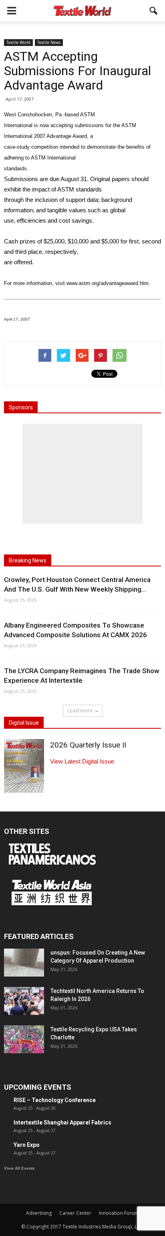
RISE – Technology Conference (55, 1100)
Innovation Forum (119, 1213)
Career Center (75, 1213)
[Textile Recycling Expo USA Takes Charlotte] (24, 1039)
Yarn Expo (27, 1145)
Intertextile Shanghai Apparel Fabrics (62, 1122)
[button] (154, 11)
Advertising (39, 1213)
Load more (80, 710)
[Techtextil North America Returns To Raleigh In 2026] (24, 1001)
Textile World (18, 42)
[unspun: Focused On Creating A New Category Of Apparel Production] (24, 963)
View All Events (19, 1168)
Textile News (48, 42)
